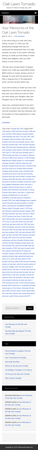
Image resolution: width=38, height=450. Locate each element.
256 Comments (19, 36)
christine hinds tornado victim (12, 171)
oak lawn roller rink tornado (11, 230)
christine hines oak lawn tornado (13, 176)
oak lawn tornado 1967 (10, 232)
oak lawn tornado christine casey (22, 240)
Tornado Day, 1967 (17, 129)
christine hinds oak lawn (16, 166)
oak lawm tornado (8, 214)
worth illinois (13, 296)
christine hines (28, 171)
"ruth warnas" (6, 131)
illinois (31, 203)
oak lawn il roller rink (21, 216)
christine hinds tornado (24, 168)
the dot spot (25, 269)
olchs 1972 (6, 259)
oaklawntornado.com (25, 256)
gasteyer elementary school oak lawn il (18, 184)
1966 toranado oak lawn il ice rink (14, 137)
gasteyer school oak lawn (11, 187)
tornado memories (11, 280)
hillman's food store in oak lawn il (14, 192)
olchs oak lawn (16, 259)
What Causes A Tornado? (13, 378)
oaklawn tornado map (9, 256)
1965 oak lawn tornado (20, 131)
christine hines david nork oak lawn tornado (17, 174)
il (27, 203)
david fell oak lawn (15, 179)
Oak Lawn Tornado (19, 3)
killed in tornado (13, 208)
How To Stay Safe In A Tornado (15, 358)
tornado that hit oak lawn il (11, 285)
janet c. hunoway (7, 206)
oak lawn (18, 214)
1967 (28, 137)
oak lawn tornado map (23, 245)
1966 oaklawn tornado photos (22, 134)
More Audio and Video (12, 362)
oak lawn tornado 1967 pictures (17, 235)
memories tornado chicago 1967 (23, 211)
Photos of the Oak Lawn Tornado (16, 366)
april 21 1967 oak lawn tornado (17, 152)
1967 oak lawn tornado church (18, 142)
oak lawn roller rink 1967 (18, 224)
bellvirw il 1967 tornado (26, 158)
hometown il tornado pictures (12, 198)
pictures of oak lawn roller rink (12, 264)
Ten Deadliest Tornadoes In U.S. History (18, 370)
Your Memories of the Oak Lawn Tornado (18, 30)
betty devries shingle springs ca (13, 160)
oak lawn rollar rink (19, 222)
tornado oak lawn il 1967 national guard (20, 283)
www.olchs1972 (24, 296)
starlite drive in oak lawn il (11, 269)
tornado (22, 275)
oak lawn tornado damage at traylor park (16, 243)
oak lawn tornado (28, 230)
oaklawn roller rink (15, 253)
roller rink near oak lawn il (23, 267)
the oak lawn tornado (20, 272)
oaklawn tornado (28, 253)
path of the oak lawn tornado (25, 261)
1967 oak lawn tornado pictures (17, 147)
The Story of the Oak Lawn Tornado (17, 374)
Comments (6, 122)
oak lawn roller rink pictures (24, 227)
